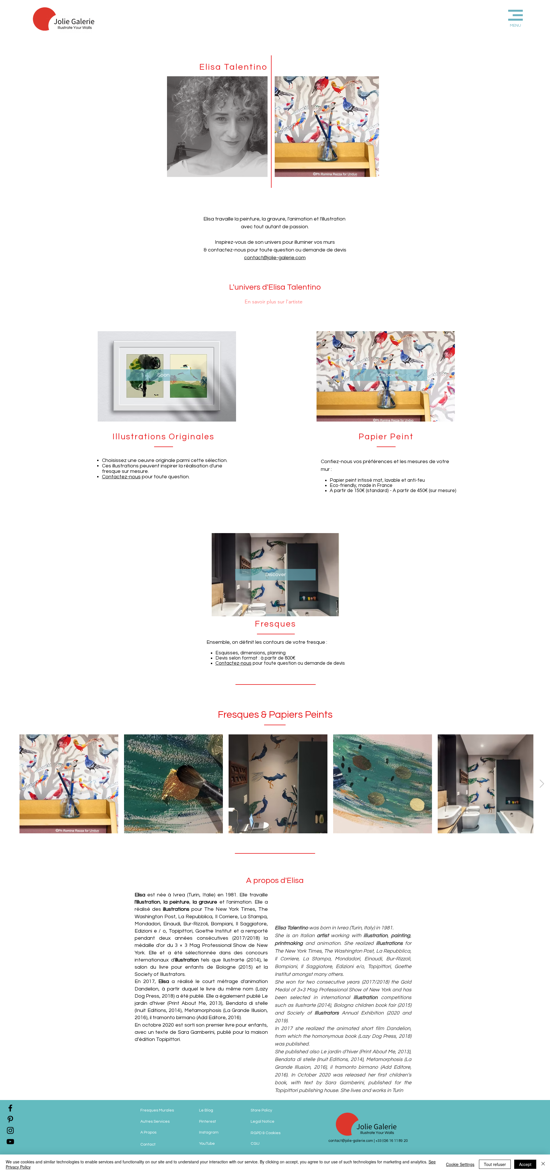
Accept (525, 1164)
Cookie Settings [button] (460, 1164)
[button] (506, 17)
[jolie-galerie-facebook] (10, 1108)
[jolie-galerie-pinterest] (10, 1119)
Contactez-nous (121, 476)
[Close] (543, 1164)
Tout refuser (495, 1164)
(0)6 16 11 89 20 (395, 1141)
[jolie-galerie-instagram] (10, 1130)
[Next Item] (541, 783)
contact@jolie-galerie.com (275, 257)
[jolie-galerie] (10, 1141)
